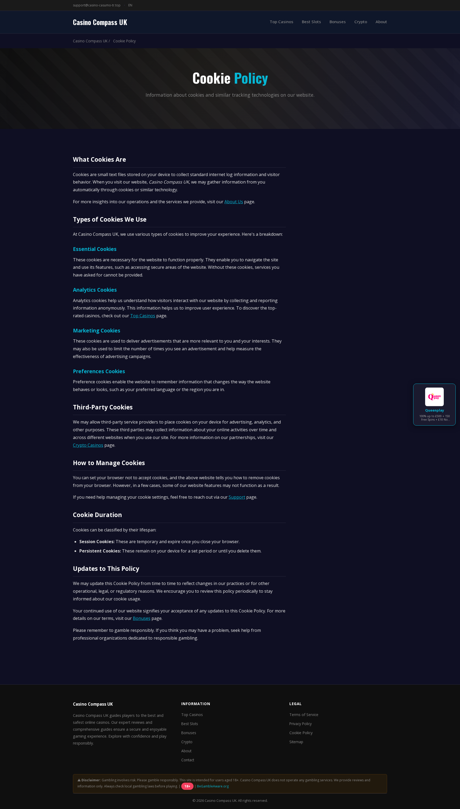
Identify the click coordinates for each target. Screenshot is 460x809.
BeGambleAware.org (213, 786)
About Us (233, 202)
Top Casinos (281, 21)
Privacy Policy (300, 723)
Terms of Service (303, 714)
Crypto (360, 21)
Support (237, 497)
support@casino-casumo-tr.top (97, 5)
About (381, 21)
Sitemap (296, 741)
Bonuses (338, 21)
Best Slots (311, 21)
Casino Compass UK (100, 22)
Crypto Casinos (88, 445)
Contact (187, 759)
